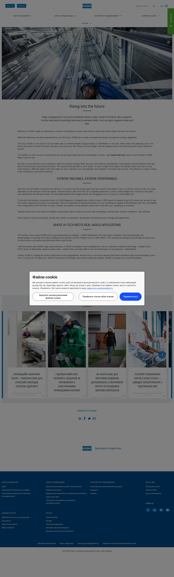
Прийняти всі (130, 296)
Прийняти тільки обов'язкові (98, 296)
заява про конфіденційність (100, 288)
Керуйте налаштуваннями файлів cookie (53, 296)
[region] (87, 288)
